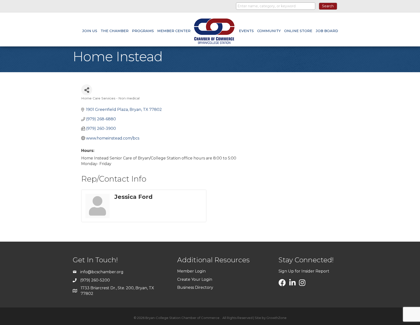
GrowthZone (276, 318)
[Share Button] (86, 89)
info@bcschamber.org (101, 272)
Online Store (298, 31)
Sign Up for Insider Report (304, 271)
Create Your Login (194, 279)
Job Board (327, 31)
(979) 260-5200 (95, 280)
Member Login (191, 271)
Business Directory (195, 287)
